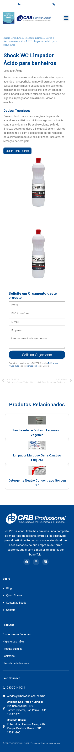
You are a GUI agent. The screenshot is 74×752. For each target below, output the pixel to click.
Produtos (17, 37)
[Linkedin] (45, 562)
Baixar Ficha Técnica (17, 151)
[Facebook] (26, 562)
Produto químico (34, 37)
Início (6, 37)
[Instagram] (36, 562)
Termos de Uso (33, 366)
